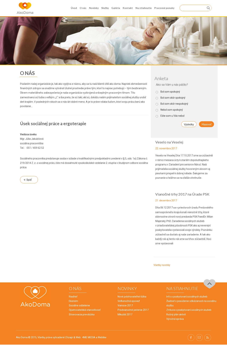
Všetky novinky (162, 265)
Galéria (115, 7)
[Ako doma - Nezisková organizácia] (24, 8)
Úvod (74, 7)
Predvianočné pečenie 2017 (133, 309)
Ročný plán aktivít (176, 314)
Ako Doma (22, 337)
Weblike (102, 337)
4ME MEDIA (88, 337)
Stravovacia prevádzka (82, 314)
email (199, 337)
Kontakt (128, 7)
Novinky (94, 7)
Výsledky (189, 124)
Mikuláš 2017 (125, 314)
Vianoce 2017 (125, 305)
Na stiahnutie (143, 7)
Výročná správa (175, 319)
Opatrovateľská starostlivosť (85, 309)
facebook (190, 337)
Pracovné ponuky (164, 7)
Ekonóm (73, 301)
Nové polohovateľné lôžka (132, 296)
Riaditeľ (73, 296)
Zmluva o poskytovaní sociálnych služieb (188, 309)
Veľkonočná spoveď (129, 301)
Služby (105, 7)
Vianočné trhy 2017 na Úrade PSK (182, 194)
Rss (207, 337)
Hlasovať (206, 124)
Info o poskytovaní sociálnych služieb (186, 296)
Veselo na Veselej (169, 142)
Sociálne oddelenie (79, 305)
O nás (83, 7)
